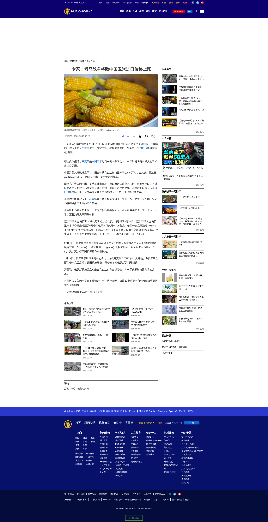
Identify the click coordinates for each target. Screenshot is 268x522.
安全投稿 (125, 494)
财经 (85, 445)
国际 (82, 61)
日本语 (182, 411)
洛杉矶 (93, 411)
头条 (135, 11)
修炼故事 (185, 479)
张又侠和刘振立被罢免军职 (191, 109)
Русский (173, 411)
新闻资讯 (74, 61)
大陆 (77, 448)
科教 (85, 448)
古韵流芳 (135, 444)
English (152, 411)
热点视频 (90, 453)
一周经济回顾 (106, 461)
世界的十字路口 (122, 465)
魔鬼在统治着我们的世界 (192, 451)
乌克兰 (85, 148)
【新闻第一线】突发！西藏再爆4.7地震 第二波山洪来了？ (191, 123)
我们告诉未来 (187, 437)
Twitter (197, 2)
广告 (164, 3)
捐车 (178, 3)
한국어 (191, 411)
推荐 (141, 11)
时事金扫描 (120, 444)
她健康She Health (154, 440)
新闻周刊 (104, 454)
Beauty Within (170, 454)
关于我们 (81, 494)
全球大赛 (90, 464)
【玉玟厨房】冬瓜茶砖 (189, 197)
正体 (125, 3)
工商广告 (185, 483)
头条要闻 (79, 453)
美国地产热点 (137, 461)
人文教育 (136, 432)
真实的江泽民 (187, 458)
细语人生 (119, 475)
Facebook (193, 2)
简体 (130, 3)
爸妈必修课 (136, 454)
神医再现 (150, 451)
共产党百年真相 (188, 444)
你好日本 (168, 440)
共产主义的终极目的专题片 (174, 347)
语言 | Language (141, 3)
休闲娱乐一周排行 (171, 191)
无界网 (166, 499)
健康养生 (151, 432)
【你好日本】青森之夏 (189, 208)
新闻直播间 (179, 11)
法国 (116, 411)
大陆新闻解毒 (121, 472)
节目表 (117, 422)
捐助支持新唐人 (147, 423)
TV (190, 11)
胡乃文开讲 (151, 444)
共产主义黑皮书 (188, 468)
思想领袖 (119, 451)
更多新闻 (200, 230)
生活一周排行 (169, 270)
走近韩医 (150, 454)
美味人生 (168, 451)
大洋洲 (101, 411)
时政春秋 (119, 447)
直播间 (129, 422)
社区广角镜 (105, 465)
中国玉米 (97, 161)
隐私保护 (103, 494)
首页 (66, 61)
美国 (77, 441)
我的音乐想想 (170, 472)
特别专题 (166, 335)
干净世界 (107, 499)
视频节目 (104, 422)
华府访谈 (104, 458)
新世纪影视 (177, 499)
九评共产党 (186, 454)
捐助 (171, 3)
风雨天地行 (186, 465)
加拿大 (85, 411)
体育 (93, 441)
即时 (148, 11)
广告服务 (136, 494)
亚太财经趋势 (106, 468)
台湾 (85, 441)
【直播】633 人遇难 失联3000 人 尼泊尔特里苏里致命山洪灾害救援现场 (96, 351)
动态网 (156, 499)
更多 (187, 499)
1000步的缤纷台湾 (171, 467)
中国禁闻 (104, 444)
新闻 (122, 11)
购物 (185, 3)
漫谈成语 (135, 451)
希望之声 (118, 499)
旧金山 (123, 411)
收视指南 (92, 494)
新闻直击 (104, 451)
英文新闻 (155, 3)
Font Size (146, 136)
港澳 (85, 438)
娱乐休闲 (169, 432)
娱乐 (93, 438)
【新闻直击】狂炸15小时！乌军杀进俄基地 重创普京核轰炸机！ (190, 101)
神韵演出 (79, 464)
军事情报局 (120, 458)
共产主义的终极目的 (190, 447)
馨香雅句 (135, 447)
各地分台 (116, 3)
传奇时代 (185, 440)
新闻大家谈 (120, 437)
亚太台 (132, 411)
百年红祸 (185, 461)
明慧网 (147, 499)
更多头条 (200, 132)
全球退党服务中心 (133, 499)
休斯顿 (109, 411)
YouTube (202, 2)
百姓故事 (185, 472)
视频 (128, 11)
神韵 (100, 3)
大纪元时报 (95, 499)
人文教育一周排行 (171, 236)
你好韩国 (168, 444)
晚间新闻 (104, 447)
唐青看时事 (120, 461)
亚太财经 (104, 472)
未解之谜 (135, 437)
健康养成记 (151, 447)
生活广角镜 (169, 437)
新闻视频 (105, 432)
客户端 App (160, 494)
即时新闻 (79, 457)
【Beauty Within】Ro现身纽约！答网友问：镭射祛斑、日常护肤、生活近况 (190, 221)
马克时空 (119, 468)
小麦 (91, 199)
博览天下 (79, 460)
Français (162, 411)
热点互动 (119, 440)
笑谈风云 (135, 440)
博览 (154, 11)
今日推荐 (166, 138)
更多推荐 (200, 185)
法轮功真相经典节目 (171, 341)
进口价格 (145, 148)
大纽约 (77, 411)
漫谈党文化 (167, 353)
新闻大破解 (120, 454)
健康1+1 (150, 437)
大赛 (107, 3)
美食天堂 (168, 447)
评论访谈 (163, 11)
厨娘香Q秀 (168, 461)
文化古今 (135, 458)
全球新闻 (104, 437)
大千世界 (168, 458)
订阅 (191, 423)
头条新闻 (166, 69)
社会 (88, 61)
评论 (77, 445)
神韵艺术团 (82, 499)
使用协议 (114, 494)
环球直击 (104, 440)
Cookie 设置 (134, 518)
